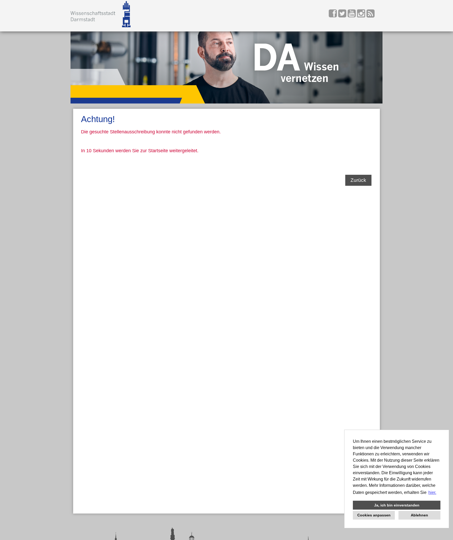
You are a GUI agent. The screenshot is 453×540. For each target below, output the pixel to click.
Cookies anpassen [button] (374, 515)
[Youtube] (352, 15)
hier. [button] (432, 492)
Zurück (358, 180)
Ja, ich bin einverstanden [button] (396, 505)
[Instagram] (361, 15)
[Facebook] (333, 15)
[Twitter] (343, 15)
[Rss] (370, 15)
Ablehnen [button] (419, 515)
